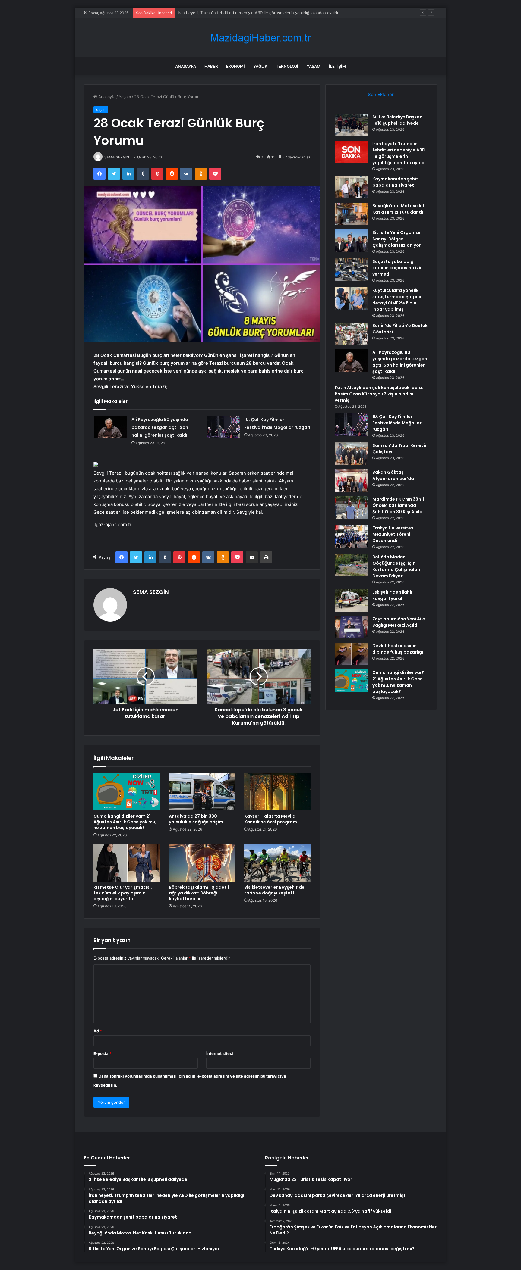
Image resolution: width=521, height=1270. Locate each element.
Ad (97, 1030)
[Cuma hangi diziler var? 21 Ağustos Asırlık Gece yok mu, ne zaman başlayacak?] (126, 791)
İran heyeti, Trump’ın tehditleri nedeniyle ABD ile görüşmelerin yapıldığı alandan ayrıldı (399, 153)
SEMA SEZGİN (116, 157)
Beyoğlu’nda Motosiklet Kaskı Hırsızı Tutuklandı (398, 209)
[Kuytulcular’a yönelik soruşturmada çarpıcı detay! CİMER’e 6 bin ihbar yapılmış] (351, 298)
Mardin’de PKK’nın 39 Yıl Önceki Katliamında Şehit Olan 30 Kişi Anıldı (398, 505)
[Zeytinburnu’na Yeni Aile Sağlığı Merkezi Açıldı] (351, 627)
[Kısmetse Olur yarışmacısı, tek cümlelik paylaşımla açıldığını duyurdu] (126, 863)
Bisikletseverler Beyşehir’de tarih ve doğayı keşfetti (274, 890)
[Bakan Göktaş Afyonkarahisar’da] (351, 480)
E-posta (102, 1053)
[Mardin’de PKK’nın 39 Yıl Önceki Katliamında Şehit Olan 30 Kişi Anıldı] (351, 507)
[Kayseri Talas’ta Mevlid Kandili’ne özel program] (277, 791)
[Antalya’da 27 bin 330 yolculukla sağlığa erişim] (202, 791)
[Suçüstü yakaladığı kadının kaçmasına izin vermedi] (351, 269)
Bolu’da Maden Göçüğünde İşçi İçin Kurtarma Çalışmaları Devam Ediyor (396, 566)
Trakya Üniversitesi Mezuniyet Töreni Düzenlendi (393, 534)
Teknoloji (287, 66)
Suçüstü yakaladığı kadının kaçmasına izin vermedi (397, 267)
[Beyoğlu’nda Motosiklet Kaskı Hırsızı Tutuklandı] (351, 214)
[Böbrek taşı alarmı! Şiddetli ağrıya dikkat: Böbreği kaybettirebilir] (202, 863)
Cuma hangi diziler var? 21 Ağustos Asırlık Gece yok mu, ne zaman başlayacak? (124, 822)
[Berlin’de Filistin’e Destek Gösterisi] (351, 334)
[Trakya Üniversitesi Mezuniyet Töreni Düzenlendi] (351, 536)
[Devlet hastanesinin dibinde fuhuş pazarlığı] (351, 654)
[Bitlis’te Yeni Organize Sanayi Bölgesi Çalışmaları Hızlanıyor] (351, 240)
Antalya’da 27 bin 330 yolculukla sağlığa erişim (196, 819)
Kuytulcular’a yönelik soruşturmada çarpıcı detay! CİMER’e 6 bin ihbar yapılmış (396, 299)
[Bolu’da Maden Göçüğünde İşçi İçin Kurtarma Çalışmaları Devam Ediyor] (351, 565)
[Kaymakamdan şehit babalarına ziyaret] (351, 187)
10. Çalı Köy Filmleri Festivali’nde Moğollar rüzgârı (397, 422)
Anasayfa (185, 66)
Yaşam (313, 66)
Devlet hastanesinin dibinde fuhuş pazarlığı (397, 649)
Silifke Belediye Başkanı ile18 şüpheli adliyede (398, 120)
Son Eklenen (381, 94)
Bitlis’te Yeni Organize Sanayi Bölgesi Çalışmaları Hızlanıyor (396, 238)
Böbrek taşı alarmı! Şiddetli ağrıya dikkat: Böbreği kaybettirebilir (199, 893)
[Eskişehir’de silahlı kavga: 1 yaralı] (351, 600)
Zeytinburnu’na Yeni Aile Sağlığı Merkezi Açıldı (398, 622)
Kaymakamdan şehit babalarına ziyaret (213, 12)
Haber (211, 66)
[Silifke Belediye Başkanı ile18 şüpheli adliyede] (351, 125)
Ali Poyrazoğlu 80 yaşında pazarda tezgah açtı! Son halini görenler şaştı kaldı (159, 427)
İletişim (337, 66)
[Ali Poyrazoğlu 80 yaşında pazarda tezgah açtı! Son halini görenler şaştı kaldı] (110, 427)
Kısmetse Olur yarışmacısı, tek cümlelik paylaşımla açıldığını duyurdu (122, 893)
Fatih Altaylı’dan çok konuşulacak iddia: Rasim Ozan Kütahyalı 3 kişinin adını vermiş (379, 394)
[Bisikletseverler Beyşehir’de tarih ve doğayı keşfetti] (277, 863)
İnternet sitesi (219, 1053)
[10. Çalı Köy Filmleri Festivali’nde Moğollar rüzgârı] (223, 427)
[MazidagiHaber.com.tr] (260, 37)
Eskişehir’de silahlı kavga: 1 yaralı (392, 595)
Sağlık (260, 66)
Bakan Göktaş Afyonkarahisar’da (393, 475)
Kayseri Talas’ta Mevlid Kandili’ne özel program (270, 819)
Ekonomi (235, 66)
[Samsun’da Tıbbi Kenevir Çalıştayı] (351, 453)
